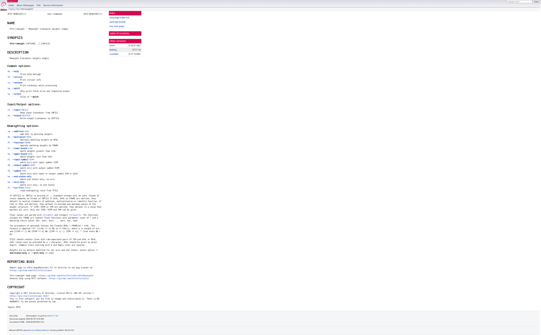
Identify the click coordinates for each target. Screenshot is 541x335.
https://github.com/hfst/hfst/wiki (69, 278)
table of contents (119, 33)
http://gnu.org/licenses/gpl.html (29, 296)
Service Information (53, 5)
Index (11, 5)
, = (17, 110)
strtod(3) (48, 215)
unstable (114, 54)
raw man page (117, 26)
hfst (17, 9)
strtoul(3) (75, 215)
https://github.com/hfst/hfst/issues (31, 270)
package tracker (118, 21)
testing (12, 9)
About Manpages (25, 5)
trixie (112, 45)
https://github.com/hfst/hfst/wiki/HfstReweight (66, 275)
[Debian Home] (3, 5)
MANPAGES (12, 1)
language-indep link (119, 17)
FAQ (38, 5)
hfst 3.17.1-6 (52, 316)
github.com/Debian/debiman (37, 330)
